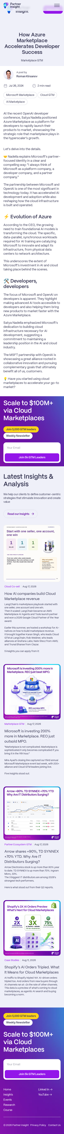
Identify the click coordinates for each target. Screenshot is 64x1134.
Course (7, 1110)
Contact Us (54, 1125)
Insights (8, 1094)
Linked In (43, 1089)
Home (7, 1089)
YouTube (43, 1094)
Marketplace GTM (32, 60)
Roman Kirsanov (26, 76)
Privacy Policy (38, 1125)
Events (7, 1100)
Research (9, 1105)
